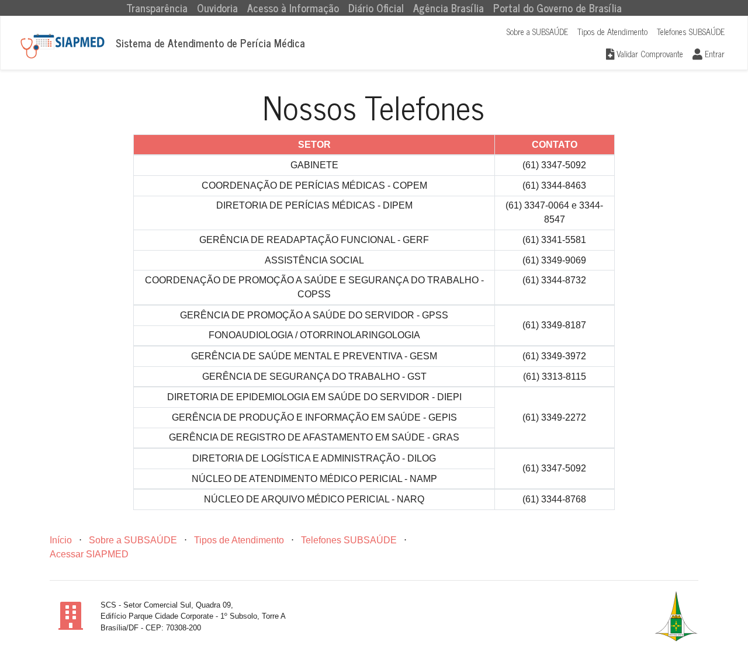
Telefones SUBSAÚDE (691, 32)
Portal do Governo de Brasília (557, 8)
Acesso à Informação (293, 8)
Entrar (713, 54)
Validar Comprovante (648, 54)
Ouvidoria (217, 8)
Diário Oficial (376, 8)
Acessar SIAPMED (89, 554)
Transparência (159, 8)
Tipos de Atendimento (612, 32)
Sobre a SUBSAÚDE (537, 32)
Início (61, 540)
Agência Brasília (448, 8)
